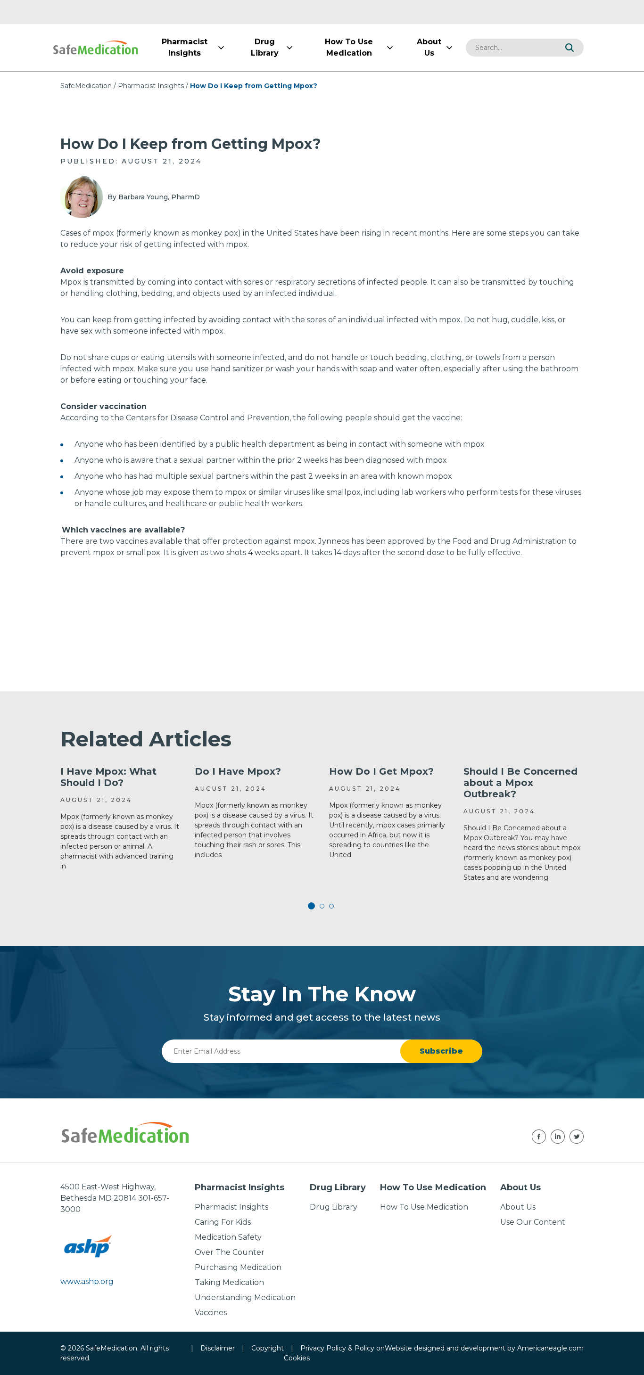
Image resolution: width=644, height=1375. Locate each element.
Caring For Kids (223, 1222)
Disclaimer (217, 1348)
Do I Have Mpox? (238, 771)
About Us (518, 1207)
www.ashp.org (87, 1281)
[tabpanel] (120, 818)
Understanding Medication (245, 1297)
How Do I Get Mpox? (381, 771)
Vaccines (211, 1312)
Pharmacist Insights (151, 86)
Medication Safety (228, 1237)
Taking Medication (229, 1282)
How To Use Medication (424, 1207)
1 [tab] (312, 906)
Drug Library (333, 1207)
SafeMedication (86, 86)
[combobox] (510, 48)
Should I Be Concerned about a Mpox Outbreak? (520, 783)
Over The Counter (229, 1252)
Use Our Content (532, 1222)
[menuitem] (184, 47)
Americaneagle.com (550, 1348)
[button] (569, 48)
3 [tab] (331, 906)
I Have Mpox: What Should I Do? (108, 777)
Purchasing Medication (238, 1267)
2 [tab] (322, 906)
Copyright (267, 1348)
